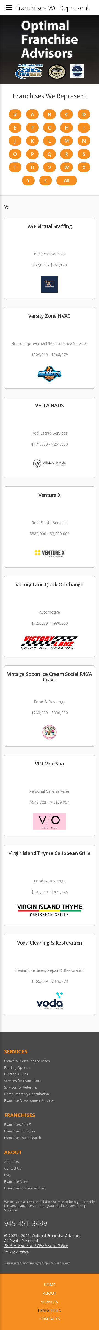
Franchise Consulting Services (27, 1061)
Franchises (49, 1310)
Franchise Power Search (22, 1137)
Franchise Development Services (29, 1100)
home (49, 1284)
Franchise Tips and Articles (25, 1188)
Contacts (49, 1318)
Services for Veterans (20, 1087)
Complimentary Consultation (26, 1094)
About (49, 1293)
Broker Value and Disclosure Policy (36, 1245)
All (66, 180)
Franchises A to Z (17, 1124)
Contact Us (12, 1168)
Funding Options (17, 1067)
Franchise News (16, 1181)
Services (49, 1301)
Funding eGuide (16, 1074)
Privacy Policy (16, 1252)
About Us (11, 1161)
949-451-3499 (25, 1223)
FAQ (7, 1175)
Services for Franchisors (22, 1080)
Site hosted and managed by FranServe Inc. (37, 1263)
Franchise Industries (19, 1131)
